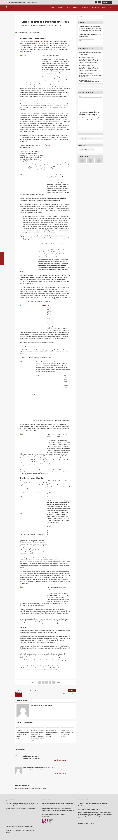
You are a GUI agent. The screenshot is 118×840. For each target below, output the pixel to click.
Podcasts (75, 7)
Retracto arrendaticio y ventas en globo (89, 81)
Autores (68, 7)
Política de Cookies (28, 826)
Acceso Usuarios (106, 7)
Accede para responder (60, 760)
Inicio (52, 7)
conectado (28, 788)
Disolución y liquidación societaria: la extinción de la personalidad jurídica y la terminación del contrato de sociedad (37, 734)
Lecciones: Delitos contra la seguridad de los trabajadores (67, 732)
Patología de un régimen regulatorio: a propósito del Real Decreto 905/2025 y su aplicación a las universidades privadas (89, 60)
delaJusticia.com (88, 806)
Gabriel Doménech (83, 80)
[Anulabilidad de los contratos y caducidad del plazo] (52, 727)
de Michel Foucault (43, 41)
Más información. (83, 128)
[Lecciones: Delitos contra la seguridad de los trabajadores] (67, 727)
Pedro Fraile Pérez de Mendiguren (37, 25)
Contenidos (85, 7)
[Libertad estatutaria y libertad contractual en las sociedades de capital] (23, 727)
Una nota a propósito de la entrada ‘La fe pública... (26, 2)
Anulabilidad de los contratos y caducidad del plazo (52, 732)
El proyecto (60, 7)
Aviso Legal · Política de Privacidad (14, 826)
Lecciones (56, 25)
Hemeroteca (95, 7)
